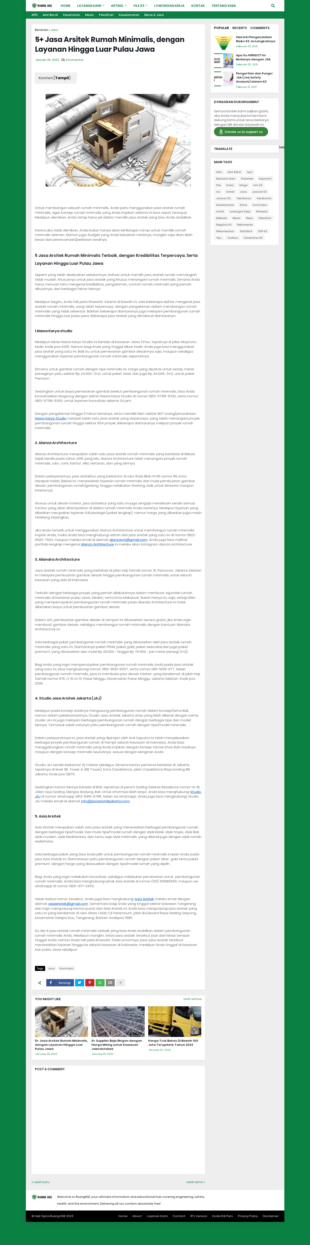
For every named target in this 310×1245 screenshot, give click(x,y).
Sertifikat (246, 231)
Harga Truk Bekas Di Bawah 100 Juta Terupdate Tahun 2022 (173, 1043)
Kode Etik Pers (222, 1216)
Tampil (62, 78)
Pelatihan (106, 15)
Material (261, 211)
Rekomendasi (225, 231)
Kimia (243, 205)
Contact (179, 1216)
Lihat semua (193, 999)
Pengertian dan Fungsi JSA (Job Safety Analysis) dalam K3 (254, 77)
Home (123, 1216)
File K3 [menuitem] (138, 5)
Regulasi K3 (223, 224)
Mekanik (221, 218)
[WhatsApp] (100, 982)
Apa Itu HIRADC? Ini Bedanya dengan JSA (253, 57)
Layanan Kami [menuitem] (89, 5)
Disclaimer (271, 1216)
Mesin (89, 15)
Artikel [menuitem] (117, 5)
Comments (260, 28)
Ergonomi (265, 178)
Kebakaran (244, 198)
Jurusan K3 (259, 192)
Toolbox (232, 238)
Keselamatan (129, 15)
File (218, 185)
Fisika (230, 185)
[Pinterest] (89, 982)
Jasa (54, 30)
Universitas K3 (253, 238)
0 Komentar (75, 60)
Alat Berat (50, 15)
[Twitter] (79, 982)
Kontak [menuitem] (198, 5)
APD (35, 15)
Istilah (230, 192)
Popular (221, 28)
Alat (219, 172)
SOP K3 (262, 231)
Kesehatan (71, 15)
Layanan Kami (157, 1216)
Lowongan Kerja (240, 211)
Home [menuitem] (65, 5)
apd (249, 172)
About (137, 1216)
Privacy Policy (248, 1216)
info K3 (257, 185)
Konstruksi (66, 968)
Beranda (41, 30)
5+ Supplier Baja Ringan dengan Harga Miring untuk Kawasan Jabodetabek (116, 1045)
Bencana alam (225, 178)
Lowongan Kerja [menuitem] (169, 5)
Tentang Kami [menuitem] (224, 5)
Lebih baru (41, 1182)
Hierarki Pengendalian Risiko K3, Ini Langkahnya (255, 39)
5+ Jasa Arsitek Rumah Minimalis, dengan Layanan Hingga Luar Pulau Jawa (61, 1045)
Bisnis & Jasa (154, 15)
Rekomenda (245, 224)
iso (218, 192)
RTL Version (198, 1216)
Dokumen (247, 178)
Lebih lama (194, 1182)
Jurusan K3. (223, 198)
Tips (219, 238)
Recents (239, 28)
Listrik (220, 211)
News (249, 218)
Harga (243, 185)
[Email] (110, 982)
